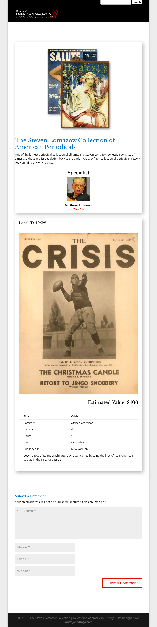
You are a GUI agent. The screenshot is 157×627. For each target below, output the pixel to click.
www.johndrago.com (78, 622)
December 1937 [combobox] (81, 442)
